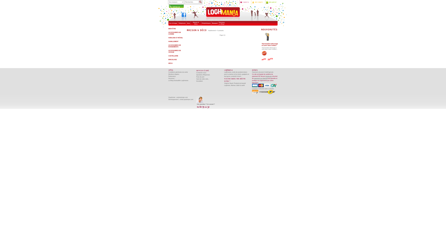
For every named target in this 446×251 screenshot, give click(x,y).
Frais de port (200, 77)
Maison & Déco (196, 23)
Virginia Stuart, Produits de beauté (235, 83)
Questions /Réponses (203, 75)
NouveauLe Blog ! (222, 23)
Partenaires (172, 76)
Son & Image (173, 23)
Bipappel (215, 23)
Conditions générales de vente (178, 72)
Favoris (246, 2)
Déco (170, 63)
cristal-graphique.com (186, 99)
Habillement (173, 41)
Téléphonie (182, 23)
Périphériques (206, 23)
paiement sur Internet (260, 78)
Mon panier (273, 2)
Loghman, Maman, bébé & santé (234, 85)
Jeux (188, 23)
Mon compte (259, 2)
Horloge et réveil (175, 38)
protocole (269, 76)
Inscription (199, 81)
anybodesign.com (182, 97)
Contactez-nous (201, 73)
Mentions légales (173, 74)
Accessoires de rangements (174, 46)
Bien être (172, 29)
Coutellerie (173, 56)
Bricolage (172, 59)
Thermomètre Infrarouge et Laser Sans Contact (270, 44)
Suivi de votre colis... (202, 79)
